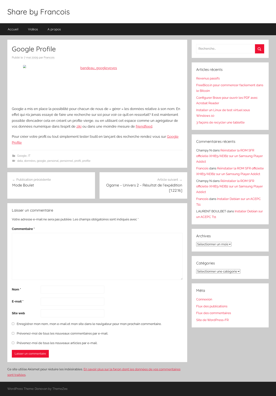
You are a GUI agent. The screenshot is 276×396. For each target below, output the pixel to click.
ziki (78, 126)
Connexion (204, 299)
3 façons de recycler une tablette (220, 122)
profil (77, 160)
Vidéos (33, 29)
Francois (49, 57)
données (29, 160)
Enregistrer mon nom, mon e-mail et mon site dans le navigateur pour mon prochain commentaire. (89, 324)
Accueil (13, 29)
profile (86, 160)
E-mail (17, 301)
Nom (16, 289)
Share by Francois (38, 11)
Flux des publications (211, 306)
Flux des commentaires (213, 313)
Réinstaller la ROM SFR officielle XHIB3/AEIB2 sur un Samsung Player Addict (229, 155)
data (20, 160)
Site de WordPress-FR (212, 320)
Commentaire (23, 229)
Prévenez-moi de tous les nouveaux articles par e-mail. (57, 343)
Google (22, 155)
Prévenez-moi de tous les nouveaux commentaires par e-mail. (62, 333)
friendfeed (144, 126)
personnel (66, 160)
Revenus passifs (208, 78)
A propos (54, 29)
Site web (18, 313)
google (41, 160)
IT (29, 155)
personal (53, 160)
